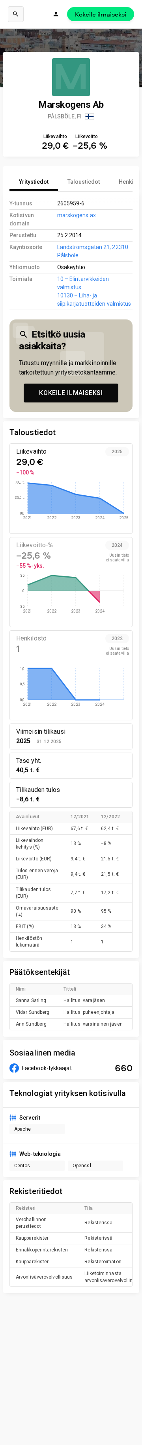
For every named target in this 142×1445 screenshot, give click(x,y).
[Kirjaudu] (56, 14)
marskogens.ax (76, 215)
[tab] (33, 181)
